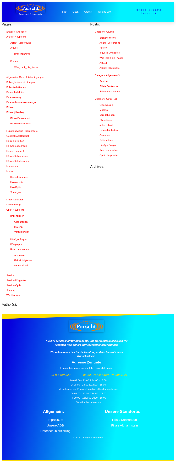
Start (64, 11)
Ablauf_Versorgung (20, 42)
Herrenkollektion (15, 140)
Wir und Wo (104, 11)
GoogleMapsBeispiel (17, 135)
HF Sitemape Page (16, 145)
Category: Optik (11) (106, 98)
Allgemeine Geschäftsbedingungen (25, 77)
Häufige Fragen (18, 239)
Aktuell (14, 47)
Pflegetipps (16, 244)
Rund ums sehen (19, 249)
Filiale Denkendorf (20, 118)
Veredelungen (21, 231)
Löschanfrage (13, 204)
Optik (76, 11)
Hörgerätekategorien (17, 161)
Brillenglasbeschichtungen (20, 82)
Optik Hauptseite (15, 209)
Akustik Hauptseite (16, 36)
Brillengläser (17, 215)
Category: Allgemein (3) (107, 75)
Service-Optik (13, 285)
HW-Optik (15, 187)
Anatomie (19, 255)
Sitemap (10, 290)
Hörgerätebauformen (17, 156)
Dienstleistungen (19, 177)
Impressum (12, 166)
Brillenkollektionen (16, 87)
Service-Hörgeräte (16, 280)
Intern (9, 171)
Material (18, 226)
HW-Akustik (16, 182)
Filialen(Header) (15, 112)
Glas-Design (21, 221)
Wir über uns (13, 295)
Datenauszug (13, 97)
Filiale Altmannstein (20, 123)
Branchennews (22, 53)
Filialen (10, 107)
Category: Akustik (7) (106, 31)
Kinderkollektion (15, 199)
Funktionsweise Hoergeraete (22, 130)
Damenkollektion (15, 92)
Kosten (14, 61)
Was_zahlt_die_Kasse (26, 67)
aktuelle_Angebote (16, 31)
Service (10, 275)
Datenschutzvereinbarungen (21, 102)
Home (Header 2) (15, 151)
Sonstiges (15, 192)
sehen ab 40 (21, 265)
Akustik (88, 11)
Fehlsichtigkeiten (23, 260)
